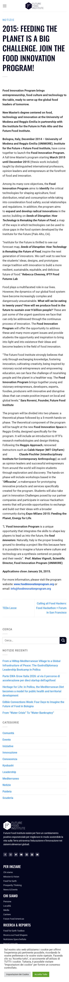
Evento (7, 739)
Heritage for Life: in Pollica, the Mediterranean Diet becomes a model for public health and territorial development (33, 691)
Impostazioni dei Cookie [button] (17, 974)
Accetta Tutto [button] (40, 974)
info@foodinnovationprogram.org (31, 588)
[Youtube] (21, 854)
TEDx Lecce (10, 608)
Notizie (8, 19)
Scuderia (8, 798)
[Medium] (32, 854)
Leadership (9, 772)
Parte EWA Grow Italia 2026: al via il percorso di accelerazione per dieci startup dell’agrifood (31, 678)
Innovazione (10, 752)
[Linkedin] (26, 854)
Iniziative (8, 746)
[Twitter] (16, 854)
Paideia (7, 791)
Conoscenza (10, 759)
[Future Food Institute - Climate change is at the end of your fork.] (34, 6)
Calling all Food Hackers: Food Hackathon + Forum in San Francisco (51, 608)
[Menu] (5, 6)
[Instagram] (10, 854)
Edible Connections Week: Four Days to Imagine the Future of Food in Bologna (33, 704)
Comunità (8, 733)
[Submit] (63, 640)
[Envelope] (37, 854)
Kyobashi (8, 765)
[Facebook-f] (5, 854)
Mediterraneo (11, 778)
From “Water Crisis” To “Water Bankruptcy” (28, 712)
